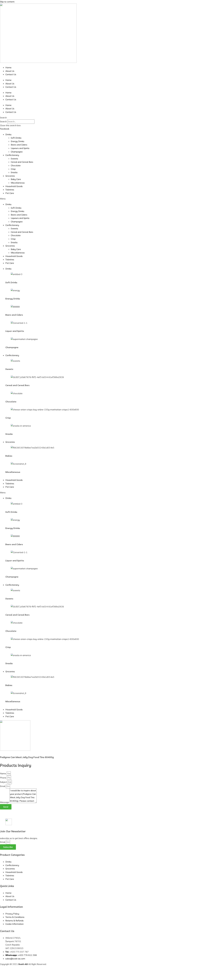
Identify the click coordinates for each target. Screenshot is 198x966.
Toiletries (9, 189)
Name (3, 773)
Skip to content (7, 1)
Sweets (14, 158)
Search (3, 121)
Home (8, 67)
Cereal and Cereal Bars (22, 162)
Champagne (17, 151)
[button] (99, 117)
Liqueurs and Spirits (20, 148)
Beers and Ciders (19, 144)
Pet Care (9, 193)
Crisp (13, 169)
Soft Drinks (16, 137)
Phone (3, 777)
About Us (9, 71)
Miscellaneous (18, 182)
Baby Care (16, 179)
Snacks (14, 172)
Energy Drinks (17, 141)
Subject (4, 782)
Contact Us (10, 74)
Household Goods (14, 186)
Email (3, 786)
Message (5, 802)
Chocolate (16, 165)
